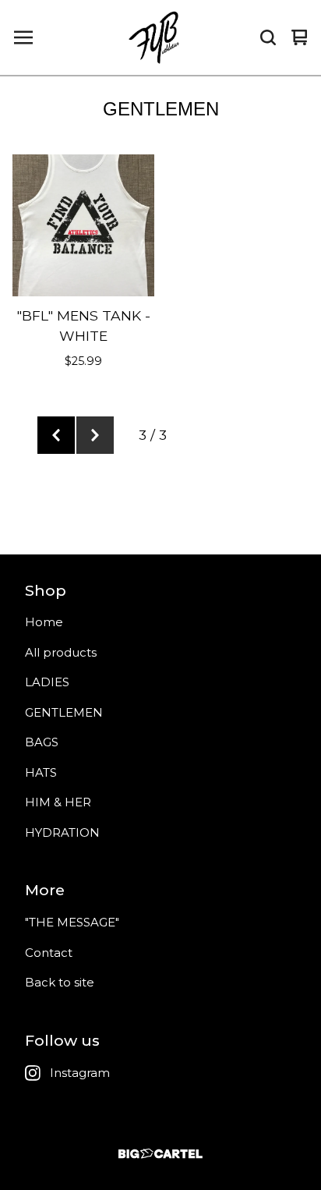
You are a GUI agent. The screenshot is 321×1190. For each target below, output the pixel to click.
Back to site (59, 982)
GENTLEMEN (64, 712)
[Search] (268, 37)
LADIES (47, 682)
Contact (48, 952)
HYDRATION (62, 832)
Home (44, 621)
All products (61, 652)
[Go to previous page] (56, 435)
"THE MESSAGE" (72, 922)
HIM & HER (58, 802)
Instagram (80, 1072)
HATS (41, 772)
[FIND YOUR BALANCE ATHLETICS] (156, 37)
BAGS (41, 742)
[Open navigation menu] (23, 37)
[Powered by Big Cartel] (160, 1153)
